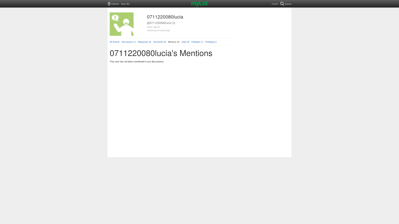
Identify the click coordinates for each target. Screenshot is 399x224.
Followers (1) (197, 41)
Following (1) (211, 41)
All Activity (115, 41)
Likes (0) (185, 41)
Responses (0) (144, 41)
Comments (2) (159, 41)
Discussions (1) (129, 41)
